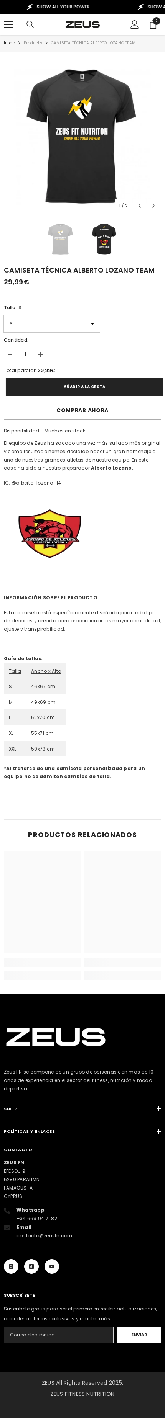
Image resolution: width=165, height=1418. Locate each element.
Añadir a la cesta (83, 387)
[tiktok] (31, 1266)
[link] (42, 962)
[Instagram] (11, 1266)
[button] (139, 205)
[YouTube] (52, 1266)
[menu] (8, 24)
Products (33, 43)
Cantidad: (16, 340)
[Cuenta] (134, 24)
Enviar (139, 1335)
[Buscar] (30, 24)
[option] (82, 134)
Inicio (9, 43)
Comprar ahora (82, 410)
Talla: (12, 307)
